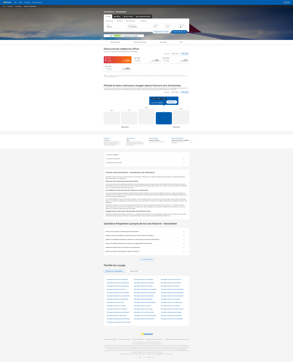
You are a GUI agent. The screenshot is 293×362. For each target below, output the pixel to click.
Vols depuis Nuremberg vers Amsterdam (118, 319)
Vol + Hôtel (27, 2)
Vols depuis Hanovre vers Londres (170, 299)
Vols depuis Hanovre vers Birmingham (145, 302)
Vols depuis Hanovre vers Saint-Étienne (172, 309)
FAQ (181, 42)
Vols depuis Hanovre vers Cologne (143, 279)
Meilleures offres (115, 42)
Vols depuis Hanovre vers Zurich (116, 289)
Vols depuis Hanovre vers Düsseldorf (117, 279)
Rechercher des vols (179, 32)
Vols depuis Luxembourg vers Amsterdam (119, 322)
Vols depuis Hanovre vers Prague (143, 286)
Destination (133, 25)
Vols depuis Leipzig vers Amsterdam (171, 312)
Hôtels (20, 2)
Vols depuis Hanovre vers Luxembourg (118, 283)
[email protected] (182, 348)
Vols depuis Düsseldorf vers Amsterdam (118, 296)
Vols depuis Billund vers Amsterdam (144, 319)
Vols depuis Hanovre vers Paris (115, 302)
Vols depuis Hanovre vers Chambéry (117, 309)
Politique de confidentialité (138, 339)
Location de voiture (37, 2)
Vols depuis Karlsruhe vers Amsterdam (172, 319)
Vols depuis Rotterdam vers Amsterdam (145, 289)
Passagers (182, 25)
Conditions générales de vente (110, 339)
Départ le (156, 25)
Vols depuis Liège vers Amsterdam (144, 296)
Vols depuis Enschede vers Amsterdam (118, 292)
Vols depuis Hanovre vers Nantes (170, 305)
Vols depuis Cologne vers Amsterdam (117, 299)
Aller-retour (175, 53)
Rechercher (171, 102)
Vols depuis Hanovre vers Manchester (171, 302)
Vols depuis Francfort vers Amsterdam (145, 315)
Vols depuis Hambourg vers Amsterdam (118, 312)
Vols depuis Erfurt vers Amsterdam (144, 312)
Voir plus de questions (147, 259)
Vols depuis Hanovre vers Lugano (143, 309)
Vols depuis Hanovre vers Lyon (142, 305)
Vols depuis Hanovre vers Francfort (171, 279)
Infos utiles (163, 42)
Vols (15, 2)
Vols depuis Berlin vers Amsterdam (117, 315)
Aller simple (185, 53)
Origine (108, 25)
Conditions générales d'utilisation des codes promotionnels (177, 339)
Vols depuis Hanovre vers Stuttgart (144, 283)
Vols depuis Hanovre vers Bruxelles (171, 283)
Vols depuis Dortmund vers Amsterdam (172, 296)
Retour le (168, 25)
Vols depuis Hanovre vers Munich (170, 286)
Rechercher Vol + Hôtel (161, 32)
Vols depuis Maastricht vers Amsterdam (172, 292)
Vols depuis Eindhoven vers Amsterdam (172, 289)
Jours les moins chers (140, 42)
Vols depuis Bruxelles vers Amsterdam (145, 292)
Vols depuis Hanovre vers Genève (116, 305)
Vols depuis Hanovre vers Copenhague (118, 286)
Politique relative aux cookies (125, 339)
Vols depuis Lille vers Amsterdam (143, 299)
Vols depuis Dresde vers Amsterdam (171, 315)
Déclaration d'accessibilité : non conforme (154, 339)
